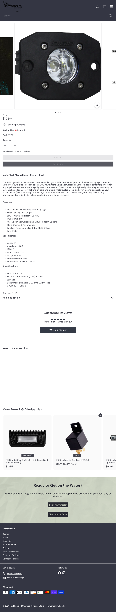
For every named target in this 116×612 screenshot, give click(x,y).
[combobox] (58, 15)
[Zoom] (97, 105)
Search (6, 534)
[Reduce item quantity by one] (5, 145)
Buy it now (58, 164)
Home (5, 537)
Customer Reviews (11, 555)
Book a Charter (9, 544)
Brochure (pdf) (10, 293)
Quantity (7, 140)
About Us (7, 541)
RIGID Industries (30, 409)
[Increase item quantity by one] (14, 145)
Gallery (6, 548)
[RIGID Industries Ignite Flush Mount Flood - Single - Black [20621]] (21, 377)
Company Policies (11, 558)
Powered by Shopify (56, 606)
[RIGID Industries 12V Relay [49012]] (77, 441)
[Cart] (104, 6)
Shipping (6, 151)
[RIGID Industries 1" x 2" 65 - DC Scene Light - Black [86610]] (27, 442)
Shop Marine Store (11, 551)
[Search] (110, 15)
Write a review (58, 330)
